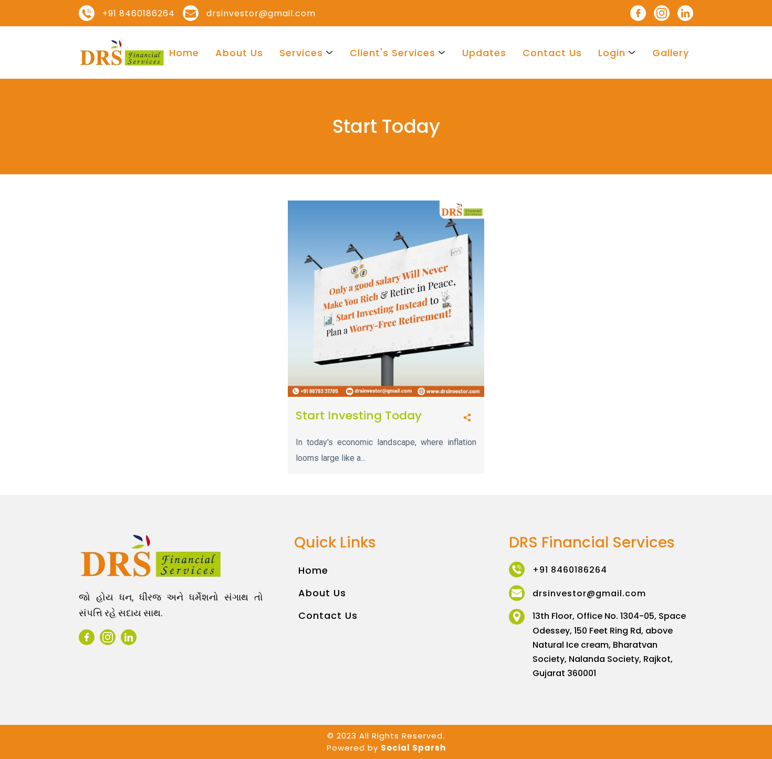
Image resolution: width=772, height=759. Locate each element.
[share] (467, 418)
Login (611, 52)
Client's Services (392, 52)
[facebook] (638, 13)
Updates (484, 52)
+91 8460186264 (138, 13)
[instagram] (662, 13)
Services (301, 52)
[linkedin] (685, 13)
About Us (239, 52)
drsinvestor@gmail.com (261, 13)
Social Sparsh (413, 747)
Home (184, 52)
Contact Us (552, 52)
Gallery (670, 52)
